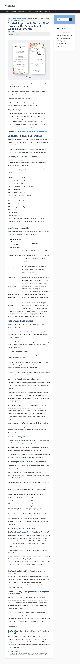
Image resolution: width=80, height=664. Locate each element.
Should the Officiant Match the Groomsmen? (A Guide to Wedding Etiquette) (28, 654)
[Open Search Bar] (73, 11)
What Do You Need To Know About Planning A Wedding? (30, 131)
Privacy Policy (72, 661)
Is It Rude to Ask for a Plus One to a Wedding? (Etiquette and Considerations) (28, 653)
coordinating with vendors (29, 332)
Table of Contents (14, 34)
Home (7, 11)
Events (29, 11)
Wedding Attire (21, 11)
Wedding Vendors (38, 11)
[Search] (70, 19)
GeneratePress (22, 661)
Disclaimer (66, 661)
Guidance (13, 11)
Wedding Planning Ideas (15, 651)
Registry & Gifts (47, 11)
